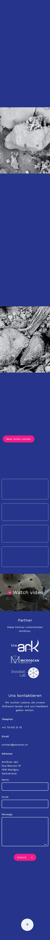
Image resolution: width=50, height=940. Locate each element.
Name (5, 779)
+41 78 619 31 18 (12, 727)
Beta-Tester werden (18, 439)
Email (5, 796)
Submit (21, 857)
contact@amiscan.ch (15, 744)
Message (7, 814)
